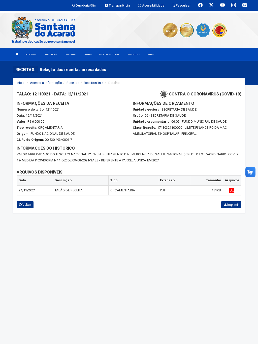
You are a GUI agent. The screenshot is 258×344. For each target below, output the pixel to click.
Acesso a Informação (46, 83)
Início (21, 83)
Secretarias (70, 54)
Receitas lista (94, 83)
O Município (50, 54)
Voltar (26, 205)
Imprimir (233, 205)
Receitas (73, 83)
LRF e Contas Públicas (109, 54)
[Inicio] (17, 54)
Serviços (87, 54)
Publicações (133, 54)
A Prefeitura (31, 54)
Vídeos (151, 54)
